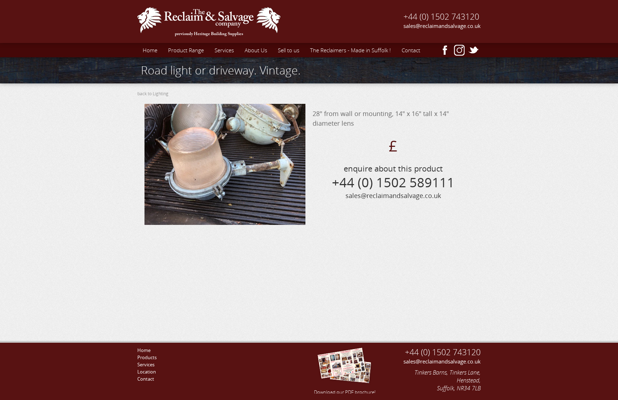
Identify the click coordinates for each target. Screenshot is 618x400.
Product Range (186, 50)
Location (146, 371)
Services (224, 50)
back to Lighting (152, 94)
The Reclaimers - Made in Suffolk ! (350, 50)
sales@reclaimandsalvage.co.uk (442, 25)
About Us (256, 50)
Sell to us (288, 50)
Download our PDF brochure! (345, 392)
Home (150, 50)
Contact (411, 50)
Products (147, 357)
